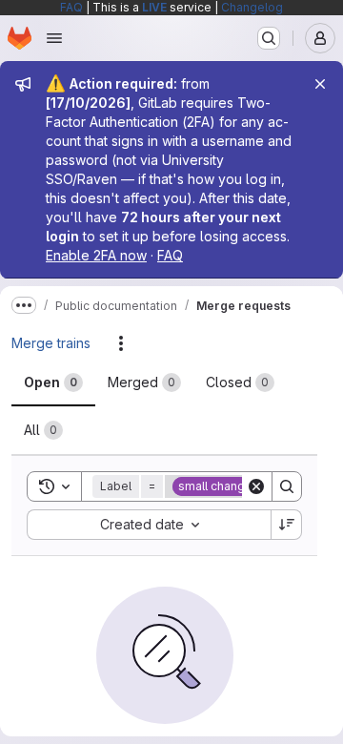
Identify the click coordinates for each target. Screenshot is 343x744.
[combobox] (149, 524)
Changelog (252, 7)
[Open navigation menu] (54, 38)
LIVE (154, 7)
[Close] (320, 83)
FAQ (71, 7)
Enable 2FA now (96, 255)
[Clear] (256, 486)
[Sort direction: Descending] (287, 524)
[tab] (53, 382)
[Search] (287, 486)
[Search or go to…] (268, 38)
